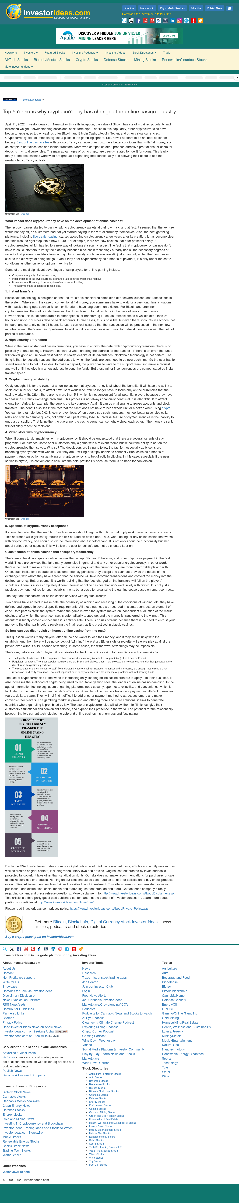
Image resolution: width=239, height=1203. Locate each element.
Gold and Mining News (18, 1119)
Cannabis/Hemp (173, 995)
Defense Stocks (116, 59)
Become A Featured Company (24, 1075)
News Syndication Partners (21, 999)
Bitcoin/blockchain (174, 990)
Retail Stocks (96, 1140)
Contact (8, 972)
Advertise (196, 8)
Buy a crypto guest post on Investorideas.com (39, 936)
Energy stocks (12, 1114)
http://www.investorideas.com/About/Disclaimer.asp (138, 893)
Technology (170, 1062)
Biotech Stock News (17, 1092)
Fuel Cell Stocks (98, 1164)
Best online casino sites (32, 142)
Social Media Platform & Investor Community (113, 1049)
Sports (166, 1058)
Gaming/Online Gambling (179, 1013)
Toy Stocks (95, 1161)
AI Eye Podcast (93, 1017)
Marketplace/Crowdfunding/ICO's (105, 1004)
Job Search (90, 982)
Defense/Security (174, 999)
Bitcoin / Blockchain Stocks (104, 1091)
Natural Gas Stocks (100, 1133)
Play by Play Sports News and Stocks (108, 1053)
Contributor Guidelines (18, 1008)
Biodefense (170, 982)
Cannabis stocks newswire (21, 1101)
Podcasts (88, 1008)
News (86, 968)
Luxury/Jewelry (172, 1031)
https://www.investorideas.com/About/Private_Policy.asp (109, 908)
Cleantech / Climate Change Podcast (108, 1022)
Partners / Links (13, 1013)
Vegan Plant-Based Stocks (103, 1150)
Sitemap (8, 1017)
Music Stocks (12, 1137)
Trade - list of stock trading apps (104, 977)
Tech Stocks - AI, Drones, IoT (105, 1147)
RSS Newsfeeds (14, 1004)
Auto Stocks (95, 1077)
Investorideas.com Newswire (23, 1132)
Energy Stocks (97, 1101)
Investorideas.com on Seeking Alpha (28, 1031)
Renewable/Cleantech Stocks (184, 59)
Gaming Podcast (94, 1035)
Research (89, 972)
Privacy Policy (12, 1022)
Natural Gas (170, 1044)
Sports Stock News (16, 1145)
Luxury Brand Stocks (100, 1126)
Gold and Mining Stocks (102, 1112)
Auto (165, 972)
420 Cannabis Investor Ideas (102, 999)
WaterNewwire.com (16, 1171)
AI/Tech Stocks (16, 59)
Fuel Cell (168, 1008)
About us (129, 8)
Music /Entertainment (177, 1040)
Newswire (11, 52)
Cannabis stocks (14, 1096)
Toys (165, 1067)
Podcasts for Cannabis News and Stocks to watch (117, 1013)
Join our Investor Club (97, 986)
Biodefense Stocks (99, 1084)
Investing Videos (115, 52)
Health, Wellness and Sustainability (186, 1026)
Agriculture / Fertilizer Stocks (105, 1073)
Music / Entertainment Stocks (105, 1129)
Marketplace (90, 1058)
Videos (87, 1044)
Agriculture (169, 968)
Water (166, 1071)
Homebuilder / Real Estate (103, 1119)
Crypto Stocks (87, 59)
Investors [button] (30, 52)
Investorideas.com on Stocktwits (25, 1035)
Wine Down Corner (95, 1062)
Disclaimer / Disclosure (19, 995)
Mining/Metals (171, 1035)
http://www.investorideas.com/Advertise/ (66, 902)
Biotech (167, 986)
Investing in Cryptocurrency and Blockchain (33, 1123)
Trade (166, 52)
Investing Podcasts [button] (84, 52)
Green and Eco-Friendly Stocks (106, 1115)
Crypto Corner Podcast (98, 1031)
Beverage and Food (176, 977)
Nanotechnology (173, 1049)
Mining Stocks (145, 59)
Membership (147, 8)
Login (86, 990)
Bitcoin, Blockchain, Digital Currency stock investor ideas (105, 921)
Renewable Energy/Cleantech (183, 1053)
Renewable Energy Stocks (21, 1141)
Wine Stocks (96, 1157)
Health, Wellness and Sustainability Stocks (112, 1122)
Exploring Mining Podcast (100, 1026)
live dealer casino (45, 236)
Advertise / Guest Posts (19, 1052)
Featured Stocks (55, 52)
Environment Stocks (100, 1105)
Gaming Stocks (97, 1108)
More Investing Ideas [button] (18, 66)
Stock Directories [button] (143, 52)
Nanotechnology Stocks (102, 1136)
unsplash (25, 213)
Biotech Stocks (97, 1087)
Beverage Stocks (98, 1080)
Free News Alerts (94, 995)
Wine (165, 1076)
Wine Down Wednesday (99, 1040)
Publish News (214, 8)
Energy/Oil (169, 1004)
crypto (166, 407)
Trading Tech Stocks (17, 1150)
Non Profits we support (19, 977)
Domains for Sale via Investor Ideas (27, 990)
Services (9, 1057)
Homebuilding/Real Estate (180, 1022)
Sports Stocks (96, 1143)
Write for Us (11, 982)
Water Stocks (12, 1154)
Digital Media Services (172, 8)
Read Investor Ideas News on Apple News (32, 1026)
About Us (9, 968)
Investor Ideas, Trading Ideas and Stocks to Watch (38, 1127)
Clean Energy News (16, 1105)
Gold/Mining (170, 1017)
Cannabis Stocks (98, 1094)
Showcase (10, 986)
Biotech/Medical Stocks (52, 59)
